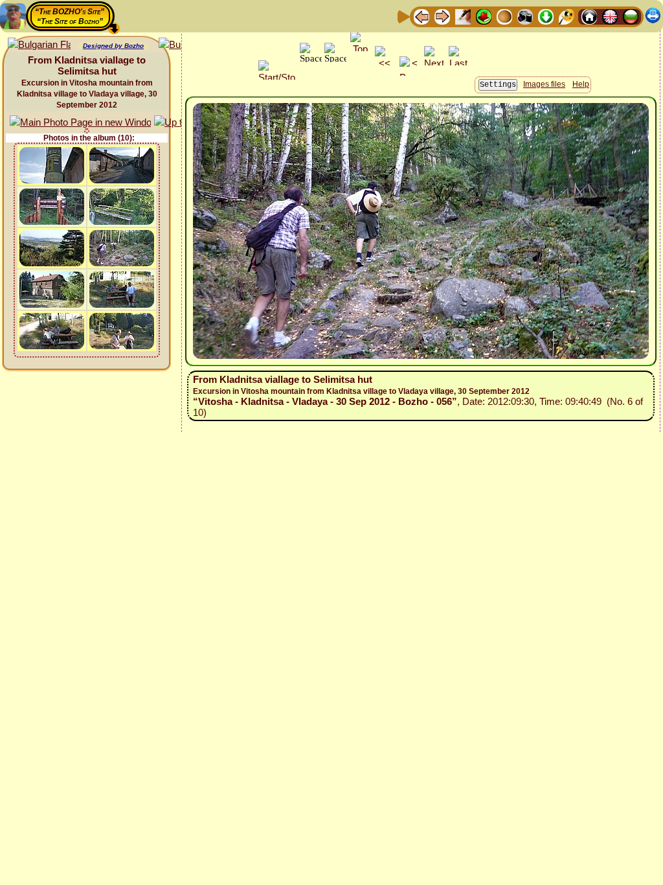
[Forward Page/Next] (442, 15)
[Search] (566, 15)
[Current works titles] (504, 15)
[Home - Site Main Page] (589, 15)
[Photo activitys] (525, 15)
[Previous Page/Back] (421, 15)
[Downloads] (546, 15)
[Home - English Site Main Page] (610, 15)
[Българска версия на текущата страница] (39, 45)
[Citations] (483, 15)
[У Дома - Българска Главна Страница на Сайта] (630, 15)
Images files (544, 84)
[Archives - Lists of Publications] (463, 15)
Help (580, 84)
